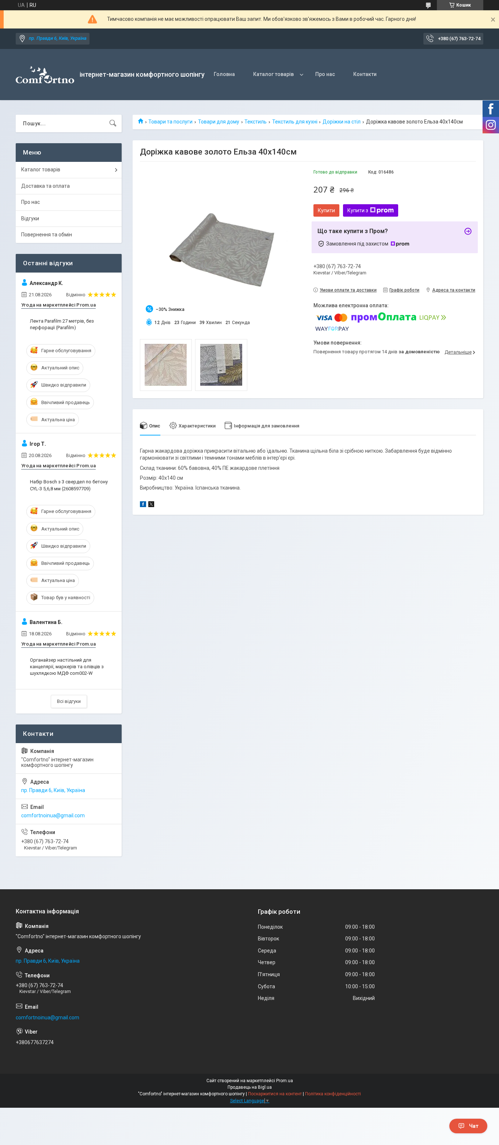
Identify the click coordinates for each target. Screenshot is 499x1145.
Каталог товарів (273, 74)
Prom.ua (284, 1080)
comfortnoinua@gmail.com (53, 815)
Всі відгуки (69, 701)
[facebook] (143, 505)
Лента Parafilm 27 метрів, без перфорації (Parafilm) (62, 324)
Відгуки (30, 218)
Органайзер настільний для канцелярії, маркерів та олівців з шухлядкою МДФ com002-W (67, 666)
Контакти (365, 74)
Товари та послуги (170, 122)
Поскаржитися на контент (275, 1093)
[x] (151, 505)
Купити (326, 210)
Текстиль (255, 122)
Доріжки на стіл (342, 122)
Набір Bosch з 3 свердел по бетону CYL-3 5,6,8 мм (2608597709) (69, 485)
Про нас (325, 74)
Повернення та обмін (46, 234)
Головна (224, 74)
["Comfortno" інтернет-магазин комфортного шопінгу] (45, 74)
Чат (474, 1126)
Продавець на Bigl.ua (250, 1087)
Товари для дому (218, 122)
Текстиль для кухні (294, 122)
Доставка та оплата (45, 186)
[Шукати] (113, 123)
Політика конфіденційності (333, 1093)
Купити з (357, 210)
